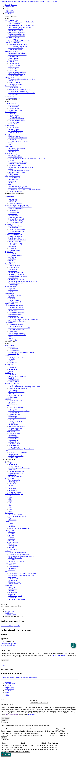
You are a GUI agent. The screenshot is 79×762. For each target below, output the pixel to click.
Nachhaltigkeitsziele (11, 5)
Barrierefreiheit (9, 6)
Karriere (7, 8)
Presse (6, 694)
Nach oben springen (7, 1)
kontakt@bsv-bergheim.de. (9, 643)
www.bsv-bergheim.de (8, 645)
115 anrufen (17, 677)
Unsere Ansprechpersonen (29, 677)
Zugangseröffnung (10, 683)
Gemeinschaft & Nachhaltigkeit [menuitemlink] (14, 193)
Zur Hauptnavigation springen (22, 1)
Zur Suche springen (51, 1)
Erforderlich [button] (5, 720)
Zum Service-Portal (7, 677)
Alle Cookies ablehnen (8, 751)
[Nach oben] (3, 699)
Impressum (8, 682)
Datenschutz (8, 685)
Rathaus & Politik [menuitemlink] (10, 459)
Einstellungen (5, 718)
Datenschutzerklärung (58, 655)
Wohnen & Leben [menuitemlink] (10, 342)
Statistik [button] (4, 737)
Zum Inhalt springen (38, 1)
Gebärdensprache (10, 13)
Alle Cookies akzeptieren (22, 751)
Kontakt (7, 692)
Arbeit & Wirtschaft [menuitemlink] (11, 100)
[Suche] (1, 699)
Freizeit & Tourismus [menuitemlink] (11, 17)
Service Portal (9, 10)
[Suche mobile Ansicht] (20, 606)
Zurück (3, 665)
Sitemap (7, 696)
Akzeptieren (5, 660)
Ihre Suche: (4, 604)
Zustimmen (6, 722)
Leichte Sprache (9, 12)
